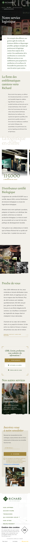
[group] (14, 399)
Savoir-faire (8, 511)
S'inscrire (16, 454)
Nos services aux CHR (17, 7)
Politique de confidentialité (11, 464)
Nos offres (8, 507)
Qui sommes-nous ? (11, 517)
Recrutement (9, 524)
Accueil (3, 7)
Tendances (7, 514)
